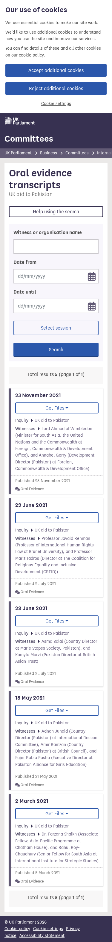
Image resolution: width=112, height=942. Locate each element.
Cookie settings (56, 103)
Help (56, 211)
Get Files (54, 408)
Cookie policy (17, 928)
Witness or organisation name (47, 233)
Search (56, 349)
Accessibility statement (42, 935)
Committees (28, 138)
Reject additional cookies (56, 88)
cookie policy (31, 55)
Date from (24, 262)
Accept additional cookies (56, 70)
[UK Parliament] (20, 120)
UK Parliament (18, 153)
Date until (24, 292)
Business (48, 153)
